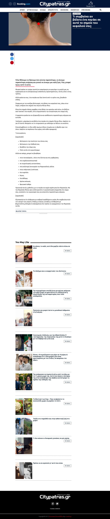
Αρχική (22, 10)
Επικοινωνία (86, 10)
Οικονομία (64, 10)
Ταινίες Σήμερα (55, 508)
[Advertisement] (43, 226)
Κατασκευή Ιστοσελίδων (56, 516)
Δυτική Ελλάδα (32, 10)
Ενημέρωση (75, 10)
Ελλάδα (43, 10)
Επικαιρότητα (53, 10)
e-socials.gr (68, 516)
